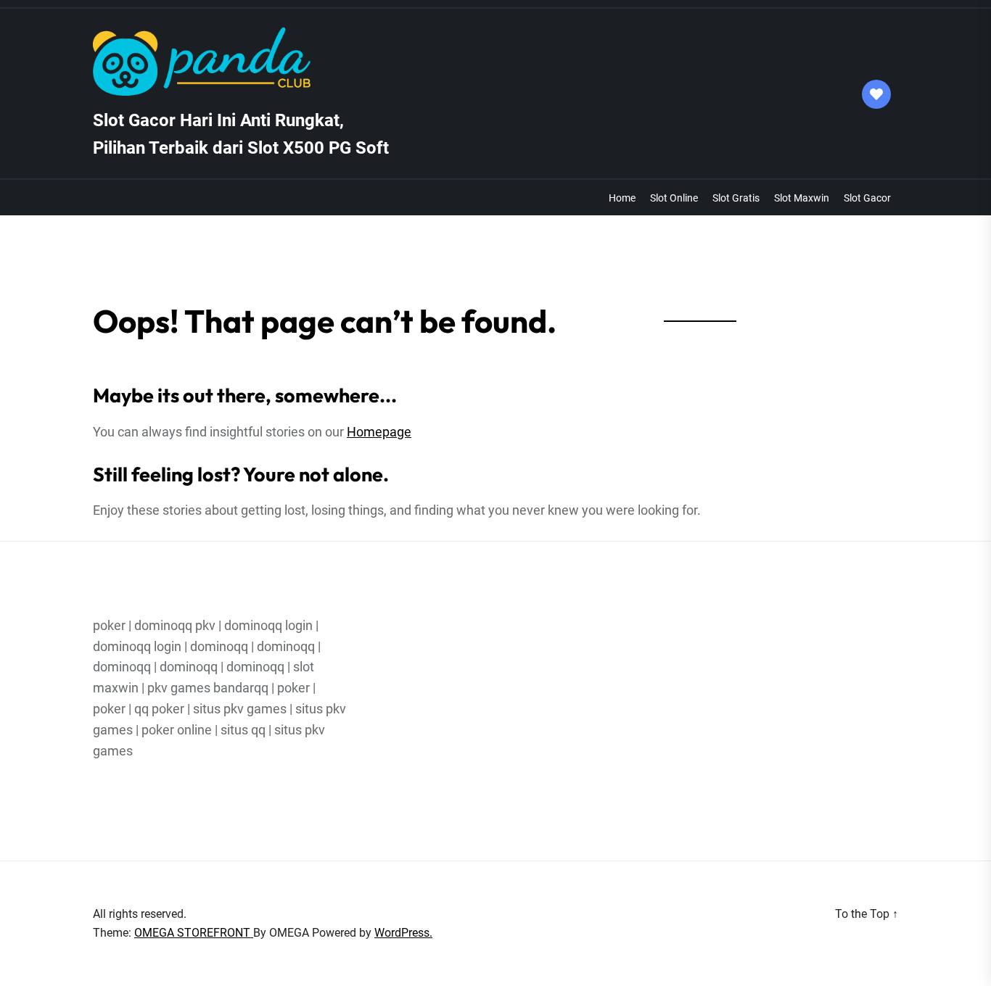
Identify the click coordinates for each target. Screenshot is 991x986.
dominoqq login (268, 625)
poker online (176, 729)
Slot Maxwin (801, 198)
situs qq (243, 729)
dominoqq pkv (174, 625)
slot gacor (867, 198)
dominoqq (219, 646)
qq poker (159, 708)
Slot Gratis (736, 198)
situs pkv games (240, 708)
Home (622, 198)
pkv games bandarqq (207, 687)
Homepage (379, 431)
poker (109, 625)
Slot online (674, 198)
